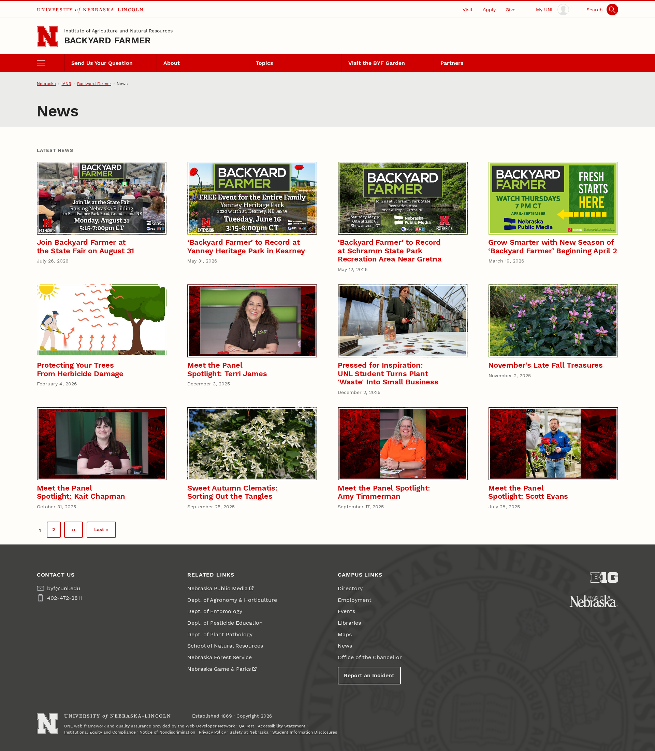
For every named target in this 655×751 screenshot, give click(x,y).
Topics (264, 63)
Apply (489, 9)
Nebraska (46, 83)
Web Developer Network (210, 726)
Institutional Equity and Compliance (100, 732)
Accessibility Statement (281, 726)
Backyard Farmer (107, 40)
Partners (452, 63)
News (345, 645)
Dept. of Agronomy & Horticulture (232, 600)
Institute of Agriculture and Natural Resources (118, 30)
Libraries (349, 623)
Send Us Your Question (102, 63)
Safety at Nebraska (249, 732)
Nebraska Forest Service (219, 657)
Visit (468, 9)
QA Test (246, 726)
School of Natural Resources (225, 645)
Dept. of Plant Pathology (219, 634)
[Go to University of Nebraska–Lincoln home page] (47, 36)
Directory (350, 588)
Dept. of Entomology (214, 611)
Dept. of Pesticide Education (225, 623)
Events (346, 611)
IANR (66, 83)
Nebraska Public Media (217, 588)
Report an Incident (369, 675)
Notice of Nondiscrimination (167, 732)
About (171, 63)
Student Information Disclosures (304, 732)
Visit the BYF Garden (376, 63)
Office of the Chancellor (370, 657)
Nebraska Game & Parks (219, 669)
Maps (345, 634)
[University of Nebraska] (593, 601)
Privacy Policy (212, 732)
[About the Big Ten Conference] (604, 577)
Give (510, 9)
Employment (355, 600)
